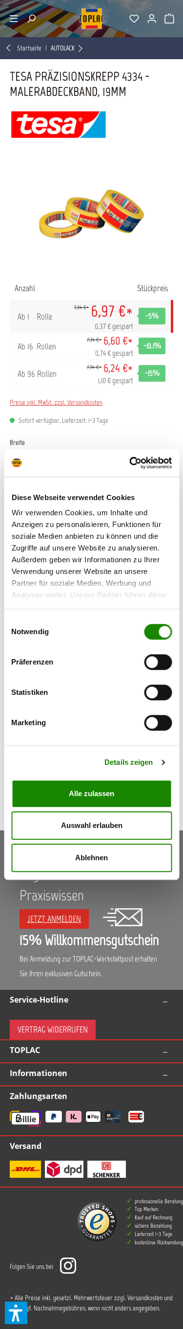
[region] (91, 214)
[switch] (158, 662)
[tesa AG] (91, 124)
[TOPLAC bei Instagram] (68, 1266)
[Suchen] (31, 18)
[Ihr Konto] (152, 18)
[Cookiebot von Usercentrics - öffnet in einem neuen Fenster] (130, 463)
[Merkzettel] (134, 18)
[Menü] (13, 18)
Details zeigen (128, 762)
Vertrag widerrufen (53, 1029)
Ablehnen (91, 857)
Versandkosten (145, 1298)
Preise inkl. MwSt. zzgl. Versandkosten (56, 402)
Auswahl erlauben (91, 825)
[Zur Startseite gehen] (91, 18)
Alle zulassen (91, 793)
